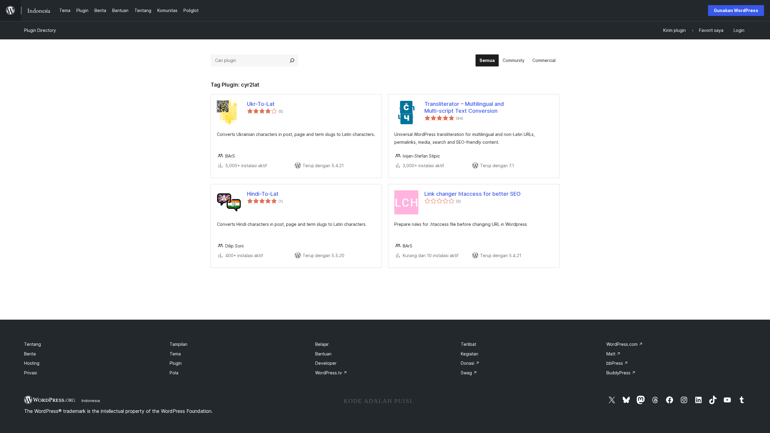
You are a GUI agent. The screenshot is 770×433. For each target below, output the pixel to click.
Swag (469, 372)
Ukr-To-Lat (261, 104)
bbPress (617, 363)
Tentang (32, 344)
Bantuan (323, 353)
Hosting (31, 363)
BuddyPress (621, 372)
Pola (174, 372)
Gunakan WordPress (736, 10)
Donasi (470, 363)
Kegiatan (469, 353)
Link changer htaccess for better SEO (472, 194)
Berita (30, 353)
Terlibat (468, 344)
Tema (175, 353)
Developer (326, 363)
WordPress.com (624, 344)
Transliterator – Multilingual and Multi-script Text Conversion (464, 107)
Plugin (176, 363)
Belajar (322, 344)
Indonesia (91, 400)
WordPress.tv (331, 372)
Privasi (30, 372)
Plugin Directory (40, 30)
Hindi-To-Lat (263, 194)
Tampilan (178, 344)
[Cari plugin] (292, 60)
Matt (613, 353)
